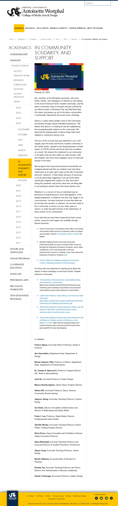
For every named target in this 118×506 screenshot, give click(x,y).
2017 (18, 211)
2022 (18, 185)
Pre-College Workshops (16, 288)
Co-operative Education (17, 266)
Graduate (33, 39)
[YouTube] (111, 500)
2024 (18, 118)
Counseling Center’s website (68, 234)
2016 (18, 216)
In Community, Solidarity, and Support (25, 168)
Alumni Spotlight (19, 95)
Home (11, 39)
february (74, 39)
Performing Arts (19, 279)
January (22, 180)
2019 (18, 201)
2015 (18, 221)
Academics (21, 39)
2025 (18, 112)
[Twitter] (102, 500)
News (58, 39)
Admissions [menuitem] (30, 28)
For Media (39, 496)
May (20, 139)
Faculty (18, 71)
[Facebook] (97, 500)
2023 (65, 39)
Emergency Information (56, 499)
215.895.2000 (84, 504)
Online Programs (20, 258)
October (22, 134)
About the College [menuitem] (95, 28)
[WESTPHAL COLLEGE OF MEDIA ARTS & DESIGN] (35, 16)
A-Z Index (30, 496)
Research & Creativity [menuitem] (58, 28)
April (20, 145)
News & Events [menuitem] (42, 28)
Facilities (18, 89)
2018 (18, 206)
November (23, 129)
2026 (18, 107)
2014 (18, 227)
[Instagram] (106, 500)
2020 (18, 195)
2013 (18, 232)
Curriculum (20, 84)
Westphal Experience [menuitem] (77, 28)
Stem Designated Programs (19, 297)
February (23, 155)
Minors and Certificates (17, 250)
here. (66, 255)
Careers (48, 496)
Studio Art (16, 273)
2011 (18, 242)
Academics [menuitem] (19, 28)
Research (19, 80)
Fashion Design (45, 39)
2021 (18, 190)
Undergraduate (19, 54)
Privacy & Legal (58, 496)
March (21, 150)
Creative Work (22, 75)
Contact (68, 496)
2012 (18, 237)
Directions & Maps (79, 496)
